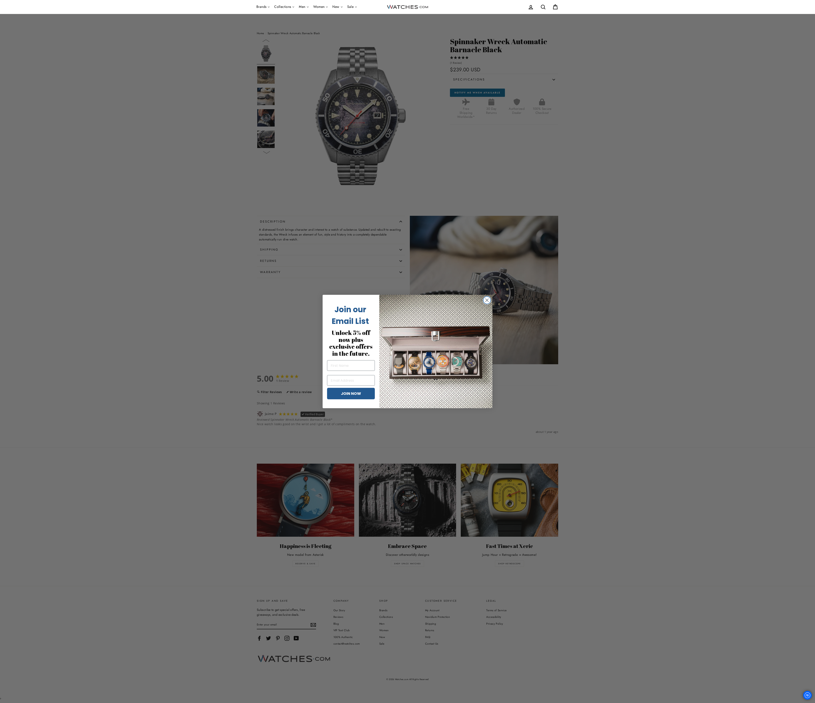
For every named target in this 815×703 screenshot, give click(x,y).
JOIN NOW (351, 393)
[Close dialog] (487, 300)
